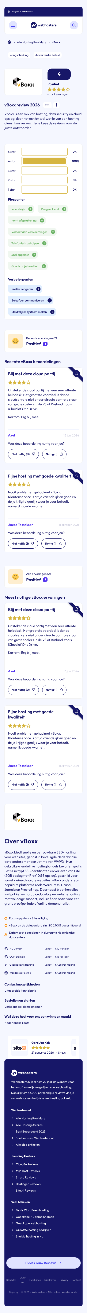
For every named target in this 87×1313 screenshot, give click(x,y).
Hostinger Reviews (28, 1184)
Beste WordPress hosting (32, 1210)
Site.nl (62, 1052)
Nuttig (51, 690)
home (9, 42)
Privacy (64, 1279)
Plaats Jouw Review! (40, 1263)
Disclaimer (50, 1279)
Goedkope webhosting (31, 1223)
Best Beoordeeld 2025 (31, 1131)
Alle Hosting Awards (29, 1125)
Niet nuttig (21, 690)
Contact (76, 1279)
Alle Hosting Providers (31, 42)
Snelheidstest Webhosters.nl (34, 1138)
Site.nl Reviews (26, 1190)
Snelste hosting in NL (29, 1236)
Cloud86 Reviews (27, 1164)
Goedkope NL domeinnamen (35, 1217)
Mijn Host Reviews (28, 1171)
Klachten (11, 1279)
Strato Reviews (26, 1177)
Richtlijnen (35, 1279)
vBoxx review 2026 (22, 104)
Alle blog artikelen (28, 1144)
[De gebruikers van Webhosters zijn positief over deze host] (45, 579)
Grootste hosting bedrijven (33, 1230)
